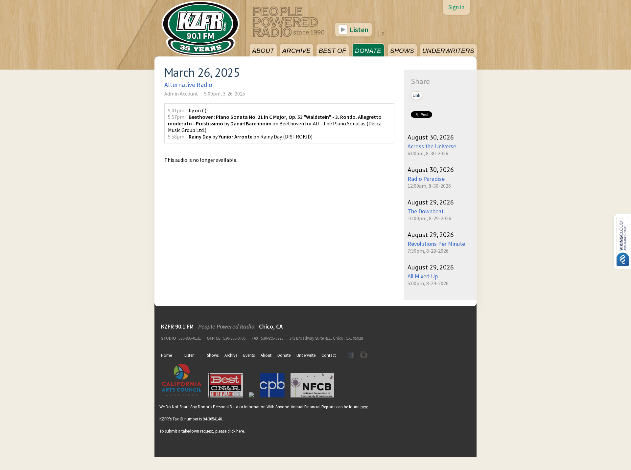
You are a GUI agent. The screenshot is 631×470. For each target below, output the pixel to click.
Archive (230, 355)
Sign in (456, 7)
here (364, 407)
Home (166, 355)
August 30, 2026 (431, 137)
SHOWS (402, 50)
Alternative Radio (188, 84)
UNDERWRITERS (448, 50)
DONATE (368, 50)
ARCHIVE (296, 50)
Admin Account (181, 93)
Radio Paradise (426, 178)
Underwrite (306, 355)
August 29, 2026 (431, 202)
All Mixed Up (423, 276)
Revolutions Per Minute (436, 243)
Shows (213, 355)
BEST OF (332, 50)
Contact (328, 355)
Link (416, 95)
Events (249, 355)
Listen (358, 29)
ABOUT (263, 50)
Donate (284, 355)
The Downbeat (426, 211)
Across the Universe (432, 146)
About (266, 355)
